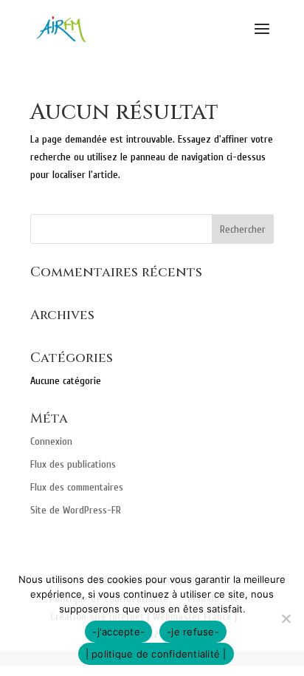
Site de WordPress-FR (75, 510)
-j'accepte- (118, 632)
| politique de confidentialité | (156, 654)
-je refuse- (193, 632)
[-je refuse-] (285, 618)
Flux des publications (73, 464)
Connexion (51, 441)
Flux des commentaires (76, 487)
